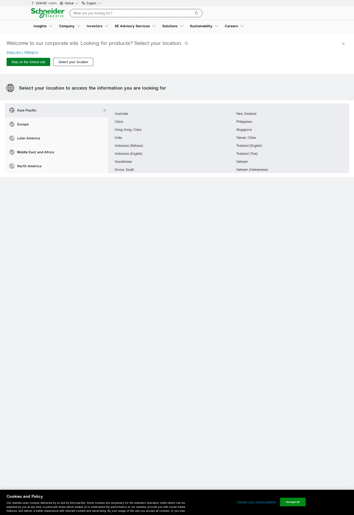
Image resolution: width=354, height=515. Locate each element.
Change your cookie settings (257, 502)
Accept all (293, 502)
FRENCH (31, 53)
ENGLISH (14, 53)
